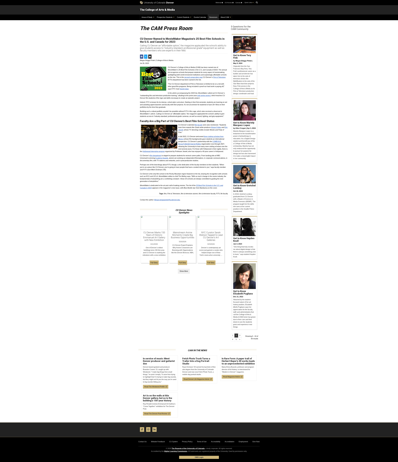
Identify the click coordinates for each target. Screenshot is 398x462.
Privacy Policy (187, 442)
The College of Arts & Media (157, 9)
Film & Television (219, 77)
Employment (243, 442)
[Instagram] (149, 432)
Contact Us (142, 442)
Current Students (183, 17)
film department (155, 155)
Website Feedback (158, 442)
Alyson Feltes (216, 127)
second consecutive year (193, 77)
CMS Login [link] (199, 457)
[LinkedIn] (155, 432)
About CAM (225, 17)
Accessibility (215, 442)
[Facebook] (143, 432)
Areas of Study (147, 17)
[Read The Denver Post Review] (159, 405)
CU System (173, 442)
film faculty (198, 125)
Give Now (256, 442)
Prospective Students (165, 17)
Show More (184, 271)
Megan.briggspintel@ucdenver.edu (167, 200)
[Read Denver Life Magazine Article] (199, 369)
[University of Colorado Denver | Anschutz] (157, 2)
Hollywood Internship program (154, 151)
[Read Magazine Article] (238, 368)
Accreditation (229, 442)
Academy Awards (161, 158)
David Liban (184, 89)
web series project (204, 95)
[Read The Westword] (159, 373)
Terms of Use (202, 442)
